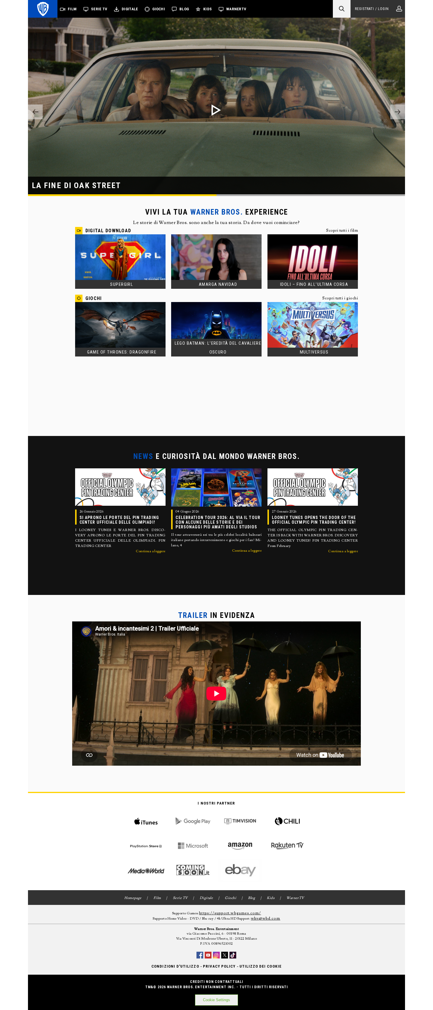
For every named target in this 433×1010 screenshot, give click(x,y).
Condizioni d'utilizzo (175, 966)
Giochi (158, 9)
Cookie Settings (216, 1000)
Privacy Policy (219, 966)
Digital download (108, 230)
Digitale (130, 9)
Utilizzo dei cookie (260, 966)
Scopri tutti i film (342, 230)
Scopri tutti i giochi (340, 298)
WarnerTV (236, 9)
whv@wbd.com (265, 918)
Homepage (133, 898)
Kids (207, 9)
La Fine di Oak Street (76, 185)
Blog (184, 9)
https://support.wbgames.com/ (230, 913)
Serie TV (99, 9)
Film (72, 9)
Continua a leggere (151, 551)
